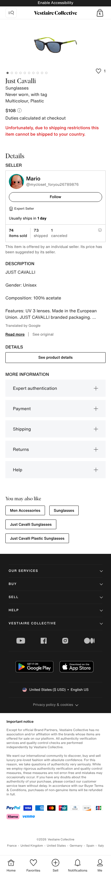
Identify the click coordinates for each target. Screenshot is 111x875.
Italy (101, 846)
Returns (21, 449)
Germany (76, 846)
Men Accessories (25, 510)
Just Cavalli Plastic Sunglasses (37, 538)
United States (56, 846)
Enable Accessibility (55, 3)
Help (17, 469)
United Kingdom (31, 846)
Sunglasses (64, 510)
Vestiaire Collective (32, 623)
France (12, 846)
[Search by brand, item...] (11, 13)
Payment (22, 408)
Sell (14, 597)
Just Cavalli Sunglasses (31, 524)
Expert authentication (35, 388)
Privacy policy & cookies (53, 704)
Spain (90, 846)
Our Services (23, 571)
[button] (100, 13)
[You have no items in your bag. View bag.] (100, 13)
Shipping (22, 429)
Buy (13, 584)
